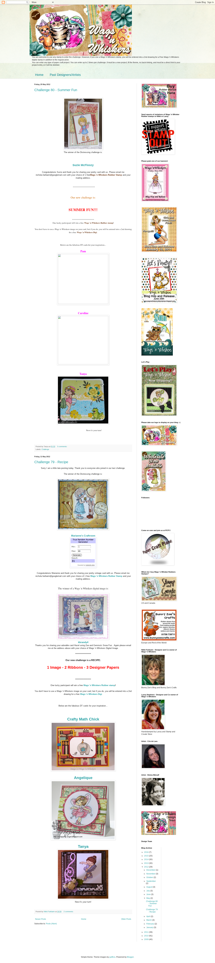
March (149, 920)
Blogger (130, 957)
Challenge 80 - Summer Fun (55, 90)
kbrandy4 (83, 642)
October (150, 877)
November (151, 874)
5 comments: (62, 446)
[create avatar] (157, 355)
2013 (146, 863)
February (150, 924)
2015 (146, 856)
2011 (146, 932)
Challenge (45, 449)
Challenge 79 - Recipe (51, 462)
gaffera (112, 957)
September (151, 881)
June (148, 894)
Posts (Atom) (51, 924)
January (150, 927)
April (148, 916)
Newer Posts (40, 919)
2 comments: (69, 911)
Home (39, 74)
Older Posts (126, 919)
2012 (146, 867)
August (149, 887)
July (148, 891)
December (151, 870)
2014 (146, 859)
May (148, 898)
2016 (146, 852)
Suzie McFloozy (83, 165)
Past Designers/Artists (65, 74)
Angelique (83, 778)
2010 (146, 936)
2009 (146, 939)
